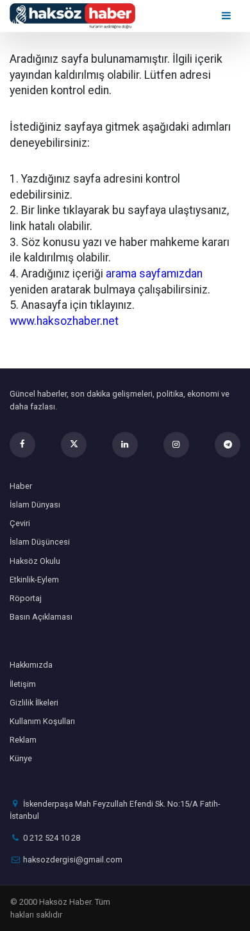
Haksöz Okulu (35, 561)
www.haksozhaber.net (64, 321)
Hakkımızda (31, 665)
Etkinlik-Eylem (34, 579)
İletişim (23, 684)
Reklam (23, 740)
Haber (21, 486)
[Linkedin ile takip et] (125, 444)
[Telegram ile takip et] (227, 444)
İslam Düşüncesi (40, 542)
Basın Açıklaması (41, 617)
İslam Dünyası (35, 504)
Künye (21, 758)
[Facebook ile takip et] (22, 444)
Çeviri (20, 523)
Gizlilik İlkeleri (34, 702)
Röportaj (26, 598)
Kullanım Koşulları (42, 721)
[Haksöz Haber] (72, 15)
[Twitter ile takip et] (74, 444)
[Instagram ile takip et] (176, 444)
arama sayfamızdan (154, 273)
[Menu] (227, 16)
